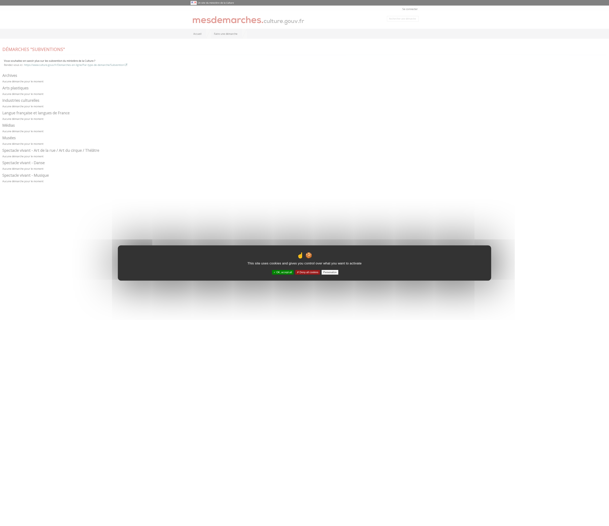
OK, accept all (284, 272)
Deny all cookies (308, 272)
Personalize (330, 272)
